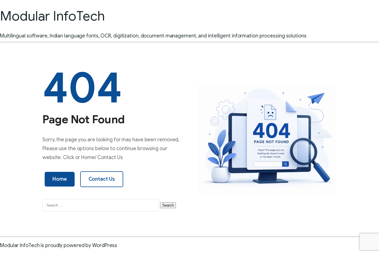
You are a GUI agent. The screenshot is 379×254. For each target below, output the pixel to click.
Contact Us (102, 179)
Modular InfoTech (52, 16)
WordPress (104, 245)
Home (59, 179)
